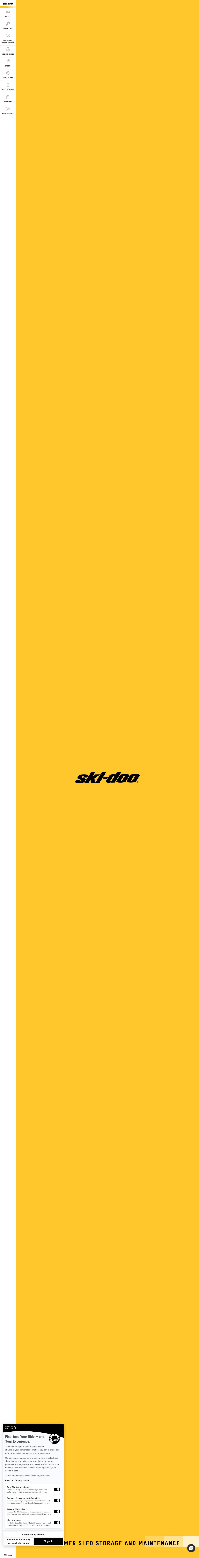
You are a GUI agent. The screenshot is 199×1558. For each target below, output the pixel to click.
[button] (191, 1548)
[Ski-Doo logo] (8, 4)
